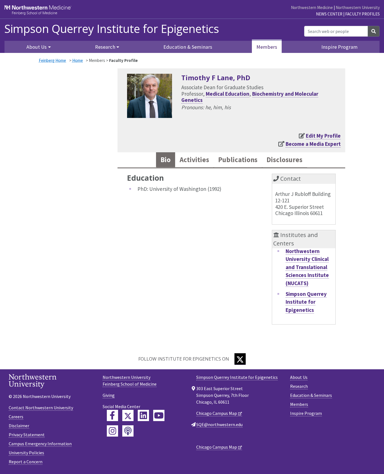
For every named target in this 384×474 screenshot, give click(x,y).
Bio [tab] (166, 159)
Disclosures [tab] (284, 159)
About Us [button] (36, 47)
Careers (16, 416)
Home (77, 60)
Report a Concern (25, 461)
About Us (299, 377)
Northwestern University (358, 7)
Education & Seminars (187, 47)
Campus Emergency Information (40, 443)
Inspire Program (339, 47)
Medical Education (227, 93)
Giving (109, 395)
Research (299, 386)
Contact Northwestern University (41, 407)
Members (266, 47)
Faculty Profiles (362, 14)
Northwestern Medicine (312, 7)
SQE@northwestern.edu (219, 424)
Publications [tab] (237, 159)
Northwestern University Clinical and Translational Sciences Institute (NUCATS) (307, 267)
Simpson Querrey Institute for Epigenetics (111, 29)
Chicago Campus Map (216, 413)
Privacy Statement (27, 434)
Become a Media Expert (313, 143)
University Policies (26, 452)
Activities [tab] (194, 159)
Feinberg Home (52, 60)
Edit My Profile (323, 135)
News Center (329, 14)
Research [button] (105, 47)
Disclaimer (19, 425)
